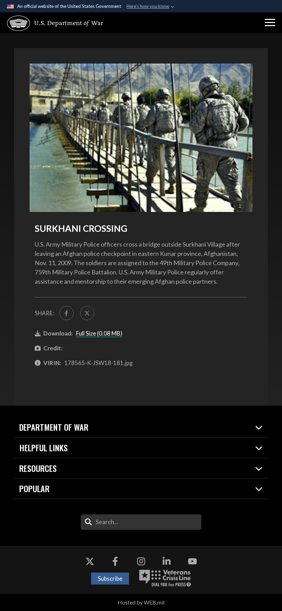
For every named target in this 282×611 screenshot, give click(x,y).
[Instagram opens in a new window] (141, 561)
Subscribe (110, 578)
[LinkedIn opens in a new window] (166, 561)
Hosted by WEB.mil (141, 602)
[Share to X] (87, 313)
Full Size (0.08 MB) (99, 333)
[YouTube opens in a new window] (192, 561)
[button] (270, 22)
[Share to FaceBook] (66, 313)
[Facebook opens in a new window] (115, 561)
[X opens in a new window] (89, 561)
